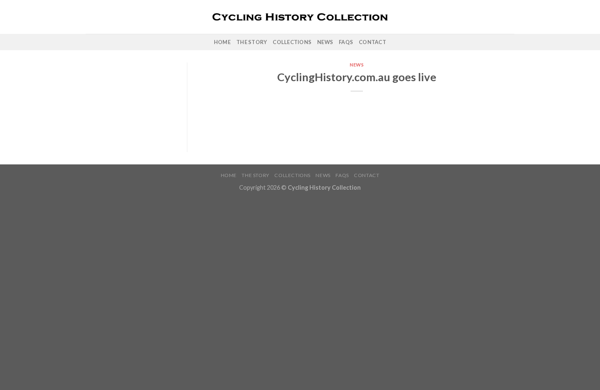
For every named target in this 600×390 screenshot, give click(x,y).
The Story (251, 42)
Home (222, 42)
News (325, 42)
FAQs (346, 42)
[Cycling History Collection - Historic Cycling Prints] (300, 17)
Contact (372, 42)
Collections (292, 42)
